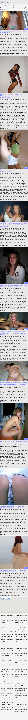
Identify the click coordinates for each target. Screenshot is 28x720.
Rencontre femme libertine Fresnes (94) (7, 684)
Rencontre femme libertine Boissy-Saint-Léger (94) (7, 630)
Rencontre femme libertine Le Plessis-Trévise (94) (21, 621)
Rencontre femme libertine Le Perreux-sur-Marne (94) (21, 616)
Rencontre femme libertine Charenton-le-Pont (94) (7, 654)
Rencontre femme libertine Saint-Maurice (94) (21, 666)
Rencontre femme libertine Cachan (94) (7, 645)
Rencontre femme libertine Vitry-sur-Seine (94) (21, 710)
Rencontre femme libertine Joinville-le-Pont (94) (7, 699)
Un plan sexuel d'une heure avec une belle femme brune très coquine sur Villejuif (13, 383)
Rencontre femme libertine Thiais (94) (21, 675)
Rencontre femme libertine (6, 5)
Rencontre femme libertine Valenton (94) (21, 680)
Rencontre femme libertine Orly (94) (21, 640)
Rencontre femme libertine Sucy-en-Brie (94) (21, 670)
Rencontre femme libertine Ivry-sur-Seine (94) (7, 694)
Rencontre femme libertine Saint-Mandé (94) (21, 654)
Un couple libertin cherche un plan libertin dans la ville (13, 442)
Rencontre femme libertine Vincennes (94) (21, 705)
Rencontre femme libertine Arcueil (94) (7, 626)
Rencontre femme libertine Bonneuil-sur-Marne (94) (7, 635)
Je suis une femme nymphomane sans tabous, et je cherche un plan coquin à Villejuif (12, 333)
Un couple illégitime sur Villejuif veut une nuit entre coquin (13, 31)
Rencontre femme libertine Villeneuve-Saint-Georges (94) (21, 695)
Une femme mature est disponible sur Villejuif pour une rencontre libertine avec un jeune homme (13, 95)
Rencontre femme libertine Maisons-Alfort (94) (21, 630)
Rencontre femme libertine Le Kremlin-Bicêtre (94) (7, 713)
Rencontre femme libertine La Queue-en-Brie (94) (7, 708)
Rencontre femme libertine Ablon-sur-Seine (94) (7, 616)
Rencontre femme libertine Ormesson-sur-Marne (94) (21, 645)
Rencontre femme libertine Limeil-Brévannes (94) (21, 626)
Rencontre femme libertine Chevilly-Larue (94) (7, 666)
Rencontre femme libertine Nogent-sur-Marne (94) (21, 635)
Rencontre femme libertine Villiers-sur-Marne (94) (21, 701)
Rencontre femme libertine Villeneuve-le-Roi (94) (21, 689)
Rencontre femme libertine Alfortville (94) (7, 621)
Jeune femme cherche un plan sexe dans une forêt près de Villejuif (13, 286)
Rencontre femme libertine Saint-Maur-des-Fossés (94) (21, 660)
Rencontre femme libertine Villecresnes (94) (21, 684)
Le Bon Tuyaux (4, 2)
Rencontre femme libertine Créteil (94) (7, 675)
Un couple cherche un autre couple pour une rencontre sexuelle (13, 571)
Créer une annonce (22, 2)
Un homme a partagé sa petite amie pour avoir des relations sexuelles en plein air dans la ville (13, 224)
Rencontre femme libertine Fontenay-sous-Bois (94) (7, 680)
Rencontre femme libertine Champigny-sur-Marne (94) (7, 649)
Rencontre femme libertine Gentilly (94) (7, 689)
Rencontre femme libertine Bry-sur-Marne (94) (7, 640)
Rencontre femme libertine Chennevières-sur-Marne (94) (7, 660)
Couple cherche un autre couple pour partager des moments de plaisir (12, 507)
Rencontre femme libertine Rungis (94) (21, 649)
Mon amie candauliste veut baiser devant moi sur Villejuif (13, 170)
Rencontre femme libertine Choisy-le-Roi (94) (7, 670)
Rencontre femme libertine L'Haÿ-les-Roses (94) (7, 703)
